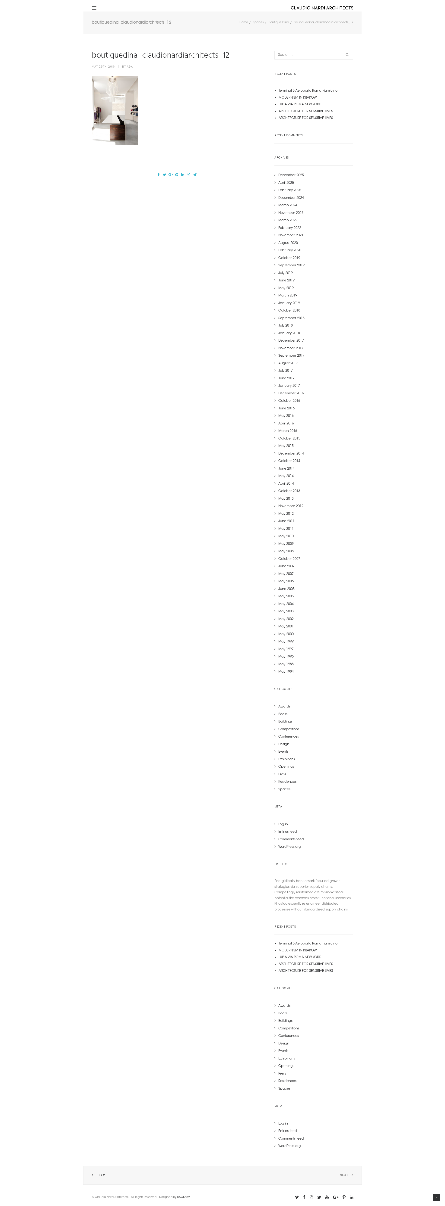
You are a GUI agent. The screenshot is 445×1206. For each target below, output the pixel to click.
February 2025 (289, 190)
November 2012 (290, 506)
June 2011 (286, 521)
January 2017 (289, 386)
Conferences (288, 737)
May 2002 (286, 619)
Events (283, 752)
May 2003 (286, 611)
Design (283, 744)
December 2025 (291, 175)
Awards (284, 706)
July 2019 (285, 273)
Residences (287, 782)
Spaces (258, 22)
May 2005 (286, 596)
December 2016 (291, 393)
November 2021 (290, 235)
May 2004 (286, 604)
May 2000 (286, 634)
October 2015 (289, 438)
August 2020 (288, 243)
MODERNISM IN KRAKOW (298, 98)
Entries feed (287, 832)
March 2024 (287, 205)
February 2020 (289, 250)
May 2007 (286, 574)
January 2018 (289, 333)
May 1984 (286, 671)
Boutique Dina (279, 22)
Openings (286, 767)
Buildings (285, 721)
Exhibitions (286, 759)
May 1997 (286, 649)
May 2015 (286, 446)
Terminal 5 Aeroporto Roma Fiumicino (308, 91)
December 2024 (291, 198)
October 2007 (289, 559)
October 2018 (289, 310)
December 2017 (291, 341)
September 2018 (291, 318)
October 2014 (289, 461)
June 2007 (286, 566)
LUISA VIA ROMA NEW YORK (300, 104)
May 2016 (286, 416)
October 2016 (289, 401)
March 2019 (287, 295)
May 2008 (286, 551)
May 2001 (286, 626)
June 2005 (286, 589)
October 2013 (289, 491)
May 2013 (286, 499)
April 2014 (286, 484)
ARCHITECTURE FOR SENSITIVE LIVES (306, 111)
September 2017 (291, 356)
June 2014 (286, 469)
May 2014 (286, 476)
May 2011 (286, 529)
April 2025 (286, 183)
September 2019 (291, 265)
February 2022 (289, 228)
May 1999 (286, 641)
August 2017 (288, 363)
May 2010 (286, 536)
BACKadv (183, 1197)
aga (130, 67)
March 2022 (287, 220)
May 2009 (286, 544)
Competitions (288, 729)
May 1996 (286, 656)
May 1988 (286, 664)
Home (243, 22)
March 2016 (287, 431)
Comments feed (291, 839)
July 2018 (285, 325)
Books (282, 714)
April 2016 (286, 423)
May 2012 (286, 514)
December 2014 (291, 453)
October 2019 (289, 258)
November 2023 (290, 213)
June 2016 (286, 408)
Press (282, 774)
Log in (283, 824)
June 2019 (286, 280)
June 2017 (286, 378)
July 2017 (285, 371)
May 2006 (286, 581)
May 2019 (286, 288)
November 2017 (290, 348)
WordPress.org (289, 847)
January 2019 (289, 303)
